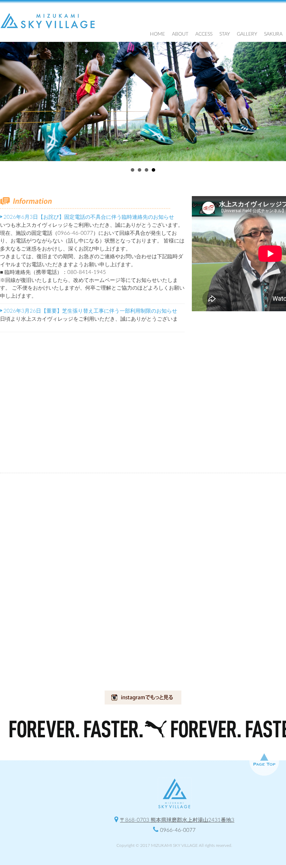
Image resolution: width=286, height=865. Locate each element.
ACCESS (203, 34)
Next (277, 101)
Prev (9, 101)
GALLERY (247, 34)
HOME (157, 34)
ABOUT (180, 34)
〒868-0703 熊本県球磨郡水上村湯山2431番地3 (177, 820)
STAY (224, 34)
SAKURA (273, 34)
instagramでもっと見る (143, 697)
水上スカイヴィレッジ (48, 20)
